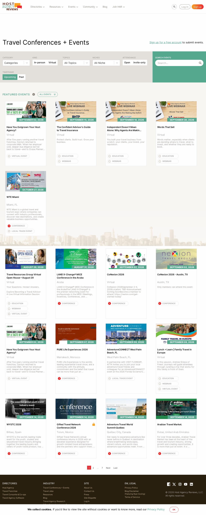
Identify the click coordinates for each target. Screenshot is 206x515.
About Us (88, 487)
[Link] (168, 485)
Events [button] (71, 6)
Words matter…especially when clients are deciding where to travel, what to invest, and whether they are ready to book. (176, 143)
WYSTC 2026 (14, 424)
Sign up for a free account (166, 42)
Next (108, 468)
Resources (48, 494)
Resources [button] (55, 6)
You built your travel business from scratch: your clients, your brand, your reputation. (126, 142)
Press (86, 494)
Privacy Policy (131, 487)
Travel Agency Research (54, 501)
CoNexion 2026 (115, 274)
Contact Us (89, 491)
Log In (86, 501)
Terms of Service (132, 497)
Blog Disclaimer (135, 492)
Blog (105, 6)
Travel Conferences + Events (56, 487)
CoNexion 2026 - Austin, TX (172, 274)
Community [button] (89, 6)
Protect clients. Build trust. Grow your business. (75, 140)
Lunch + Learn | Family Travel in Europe (174, 351)
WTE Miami (13, 197)
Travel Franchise (9, 491)
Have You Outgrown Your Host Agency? (24, 129)
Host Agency (8, 487)
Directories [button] (36, 6)
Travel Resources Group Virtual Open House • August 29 (24, 276)
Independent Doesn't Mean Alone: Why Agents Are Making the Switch (124, 129)
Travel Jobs (48, 491)
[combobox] (4, 62)
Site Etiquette (90, 498)
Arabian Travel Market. (169, 424)
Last (115, 468)
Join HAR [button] (117, 6)
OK (174, 510)
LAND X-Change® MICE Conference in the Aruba (70, 276)
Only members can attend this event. (175, 287)
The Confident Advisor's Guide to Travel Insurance (74, 129)
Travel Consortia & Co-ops (14, 494)
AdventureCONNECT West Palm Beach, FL (124, 351)
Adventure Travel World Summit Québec (120, 426)
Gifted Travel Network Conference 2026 (69, 426)
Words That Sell (165, 127)
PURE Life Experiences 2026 (72, 349)
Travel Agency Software (13, 498)
